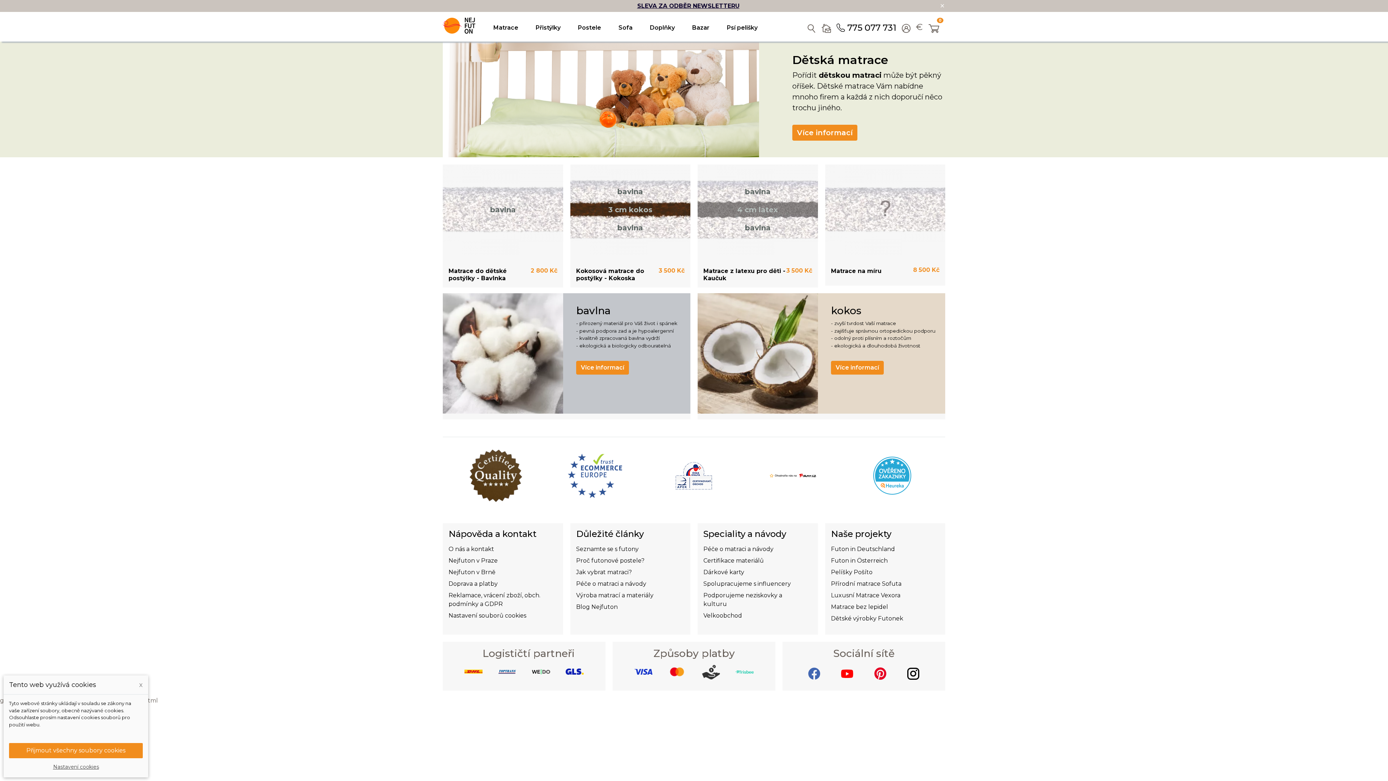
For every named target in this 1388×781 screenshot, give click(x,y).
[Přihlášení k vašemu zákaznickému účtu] (906, 29)
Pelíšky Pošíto (852, 572)
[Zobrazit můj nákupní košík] (934, 29)
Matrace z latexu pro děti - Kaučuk (744, 274)
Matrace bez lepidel (859, 606)
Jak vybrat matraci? (604, 572)
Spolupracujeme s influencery (747, 583)
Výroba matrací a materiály (615, 595)
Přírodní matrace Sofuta (866, 583)
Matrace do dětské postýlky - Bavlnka (478, 274)
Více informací (825, 132)
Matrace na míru (856, 271)
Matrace (505, 27)
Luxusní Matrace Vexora (865, 595)
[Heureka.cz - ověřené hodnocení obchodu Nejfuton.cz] (892, 475)
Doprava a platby (473, 583)
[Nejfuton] (459, 26)
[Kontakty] (826, 27)
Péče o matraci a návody (611, 583)
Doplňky (662, 27)
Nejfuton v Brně (472, 572)
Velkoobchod (722, 615)
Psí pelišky (742, 27)
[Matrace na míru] (885, 210)
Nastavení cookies (76, 767)
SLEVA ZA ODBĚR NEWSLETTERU (688, 6)
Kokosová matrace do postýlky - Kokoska (610, 274)
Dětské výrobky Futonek (867, 618)
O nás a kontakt (471, 549)
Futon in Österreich (859, 560)
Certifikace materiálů (733, 560)
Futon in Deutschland (863, 549)
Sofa (625, 27)
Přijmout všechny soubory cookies (75, 750)
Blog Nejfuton (597, 606)
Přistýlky (548, 27)
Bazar (701, 27)
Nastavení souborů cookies (487, 615)
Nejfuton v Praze (473, 560)
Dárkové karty (723, 572)
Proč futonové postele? (610, 560)
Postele (589, 27)
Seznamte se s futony (607, 549)
